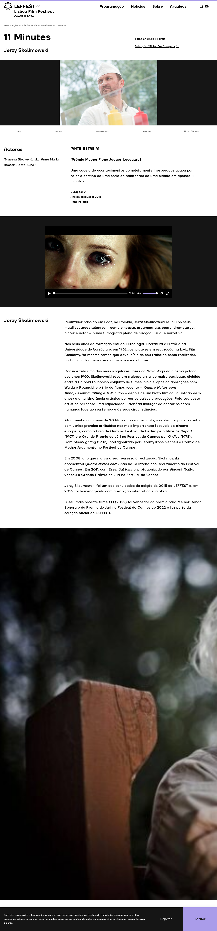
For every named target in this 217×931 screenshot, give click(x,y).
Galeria (146, 131)
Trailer (58, 131)
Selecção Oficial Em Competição (157, 46)
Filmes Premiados (43, 25)
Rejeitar (166, 919)
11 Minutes (61, 25)
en (207, 7)
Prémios (26, 25)
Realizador (102, 131)
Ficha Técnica (192, 131)
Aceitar (200, 919)
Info (19, 131)
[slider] (90, 293)
